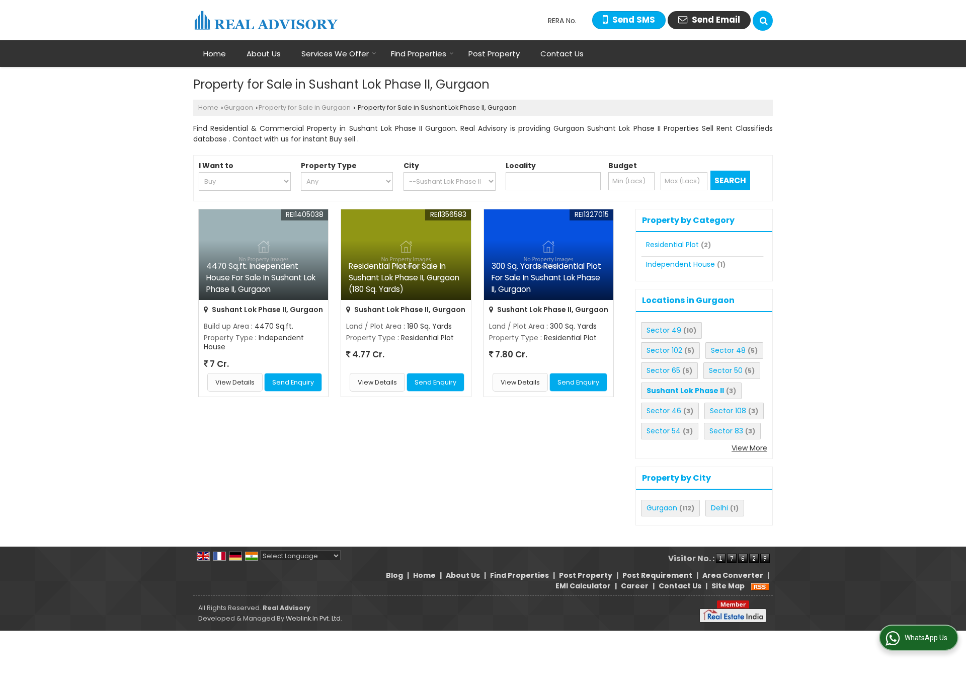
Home (214, 53)
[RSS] (760, 586)
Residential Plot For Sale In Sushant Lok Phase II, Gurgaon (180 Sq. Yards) (404, 277)
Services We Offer (335, 53)
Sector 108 (728, 411)
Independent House (680, 264)
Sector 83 (726, 431)
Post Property (494, 53)
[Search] (763, 21)
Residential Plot (672, 245)
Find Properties (418, 53)
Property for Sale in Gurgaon (305, 107)
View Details (235, 382)
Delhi (719, 508)
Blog (394, 575)
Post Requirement (657, 575)
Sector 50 (726, 370)
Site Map (728, 586)
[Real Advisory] (265, 20)
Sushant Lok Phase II (685, 391)
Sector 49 (664, 330)
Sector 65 (663, 370)
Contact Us (562, 53)
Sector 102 (664, 350)
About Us (264, 53)
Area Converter (732, 575)
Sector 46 (664, 411)
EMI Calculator (583, 586)
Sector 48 (728, 350)
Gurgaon (238, 107)
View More (749, 448)
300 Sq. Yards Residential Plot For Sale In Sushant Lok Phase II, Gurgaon (546, 277)
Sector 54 (664, 431)
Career (635, 586)
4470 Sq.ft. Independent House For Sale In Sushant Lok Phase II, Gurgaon (260, 277)
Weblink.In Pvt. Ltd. (314, 618)
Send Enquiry (293, 382)
